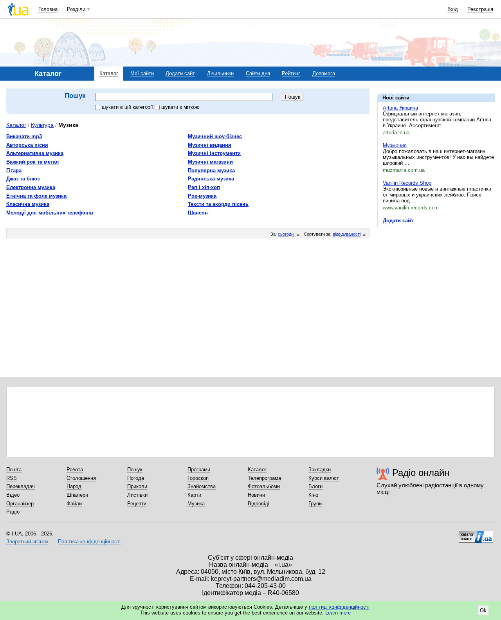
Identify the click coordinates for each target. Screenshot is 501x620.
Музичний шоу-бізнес (215, 136)
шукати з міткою (180, 107)
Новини (256, 495)
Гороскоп (198, 478)
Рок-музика (202, 196)
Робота (75, 469)
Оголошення (81, 478)
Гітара (14, 170)
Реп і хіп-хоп (204, 187)
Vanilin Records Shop (407, 183)
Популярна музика (211, 170)
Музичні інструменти (214, 153)
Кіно (313, 495)
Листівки (137, 495)
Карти (194, 495)
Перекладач (20, 486)
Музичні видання (209, 145)
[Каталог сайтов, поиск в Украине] (476, 534)
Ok (483, 610)
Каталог (108, 73)
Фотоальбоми (264, 486)
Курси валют (323, 478)
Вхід (452, 9)
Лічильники (220, 73)
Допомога (323, 73)
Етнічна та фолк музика (36, 196)
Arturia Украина (400, 108)
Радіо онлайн (420, 472)
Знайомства (201, 486)
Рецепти (136, 503)
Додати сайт (180, 73)
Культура (42, 125)
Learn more (338, 613)
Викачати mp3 (24, 136)
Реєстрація (480, 9)
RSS (11, 478)
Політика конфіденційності (89, 541)
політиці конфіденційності (339, 607)
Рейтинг (291, 73)
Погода (135, 478)
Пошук (134, 469)
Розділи (76, 9)
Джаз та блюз (23, 179)
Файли (74, 503)
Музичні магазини (210, 162)
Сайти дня (258, 73)
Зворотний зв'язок (27, 541)
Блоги (315, 486)
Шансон (198, 213)
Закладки (319, 469)
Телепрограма (264, 478)
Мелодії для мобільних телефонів (49, 213)
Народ (74, 486)
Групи (315, 503)
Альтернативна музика (34, 153)
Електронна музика (30, 187)
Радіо (13, 512)
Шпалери (77, 495)
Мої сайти (142, 73)
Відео (13, 495)
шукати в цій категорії (128, 107)
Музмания (395, 145)
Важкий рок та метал (32, 162)
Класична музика (27, 204)
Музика (196, 503)
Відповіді (258, 503)
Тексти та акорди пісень (218, 204)
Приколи (137, 486)
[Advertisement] (436, 281)
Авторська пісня (27, 145)
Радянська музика (211, 179)
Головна (48, 9)
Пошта (14, 469)
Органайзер (20, 503)
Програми (198, 469)
